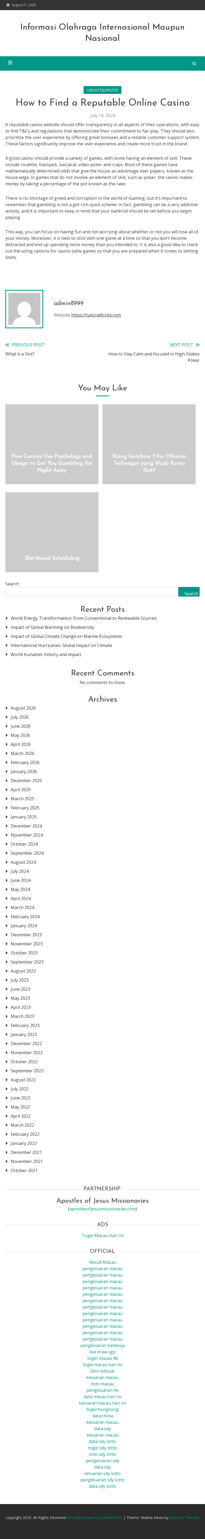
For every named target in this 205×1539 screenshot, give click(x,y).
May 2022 (20, 1107)
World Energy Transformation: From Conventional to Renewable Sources (84, 618)
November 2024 (27, 835)
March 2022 (22, 1125)
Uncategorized (102, 90)
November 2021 (27, 1161)
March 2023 (22, 1016)
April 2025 (21, 790)
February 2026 (25, 762)
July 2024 (20, 871)
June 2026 (20, 726)
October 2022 (24, 1062)
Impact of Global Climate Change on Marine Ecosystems (66, 636)
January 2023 (24, 1034)
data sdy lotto (102, 1486)
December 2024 (26, 826)
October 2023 (24, 953)
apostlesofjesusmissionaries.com (102, 1209)
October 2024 (24, 844)
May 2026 (20, 735)
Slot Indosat (102, 1371)
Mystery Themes (184, 1517)
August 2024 (23, 862)
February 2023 (25, 1025)
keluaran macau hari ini (102, 1403)
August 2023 (23, 971)
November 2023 (27, 944)
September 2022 (27, 1071)
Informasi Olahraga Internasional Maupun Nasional (102, 33)
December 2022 (26, 1043)
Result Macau (102, 1262)
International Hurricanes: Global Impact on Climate (61, 645)
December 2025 (26, 781)
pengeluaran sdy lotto (102, 1480)
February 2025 (25, 808)
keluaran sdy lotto (102, 1473)
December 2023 (26, 935)
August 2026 (23, 708)
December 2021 (26, 1152)
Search (12, 584)
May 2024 (20, 889)
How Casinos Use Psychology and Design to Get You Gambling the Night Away (51, 463)
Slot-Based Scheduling (52, 558)
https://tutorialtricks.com (96, 315)
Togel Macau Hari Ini (103, 1235)
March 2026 (22, 753)
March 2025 (22, 799)
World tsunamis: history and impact (46, 654)
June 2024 (20, 880)
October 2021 (24, 1170)
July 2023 (20, 980)
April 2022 (21, 1116)
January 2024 (24, 926)
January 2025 (24, 817)
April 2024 (21, 898)
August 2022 (23, 1080)
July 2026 (20, 717)
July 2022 (20, 1089)
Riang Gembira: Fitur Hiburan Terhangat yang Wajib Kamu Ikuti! (149, 463)
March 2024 (22, 907)
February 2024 (25, 917)
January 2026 (24, 771)
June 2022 (20, 1098)
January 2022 (24, 1143)
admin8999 (69, 304)
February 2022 (25, 1134)
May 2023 (20, 998)
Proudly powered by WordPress (95, 1517)
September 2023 (27, 962)
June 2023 (20, 989)
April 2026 (21, 744)
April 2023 (21, 1007)
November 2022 (27, 1053)
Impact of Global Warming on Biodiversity (52, 627)
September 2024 (27, 853)
